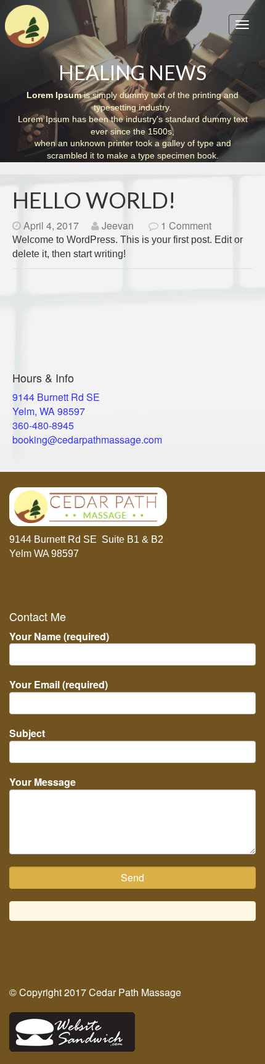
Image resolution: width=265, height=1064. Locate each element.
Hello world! (94, 199)
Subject (27, 733)
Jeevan (118, 225)
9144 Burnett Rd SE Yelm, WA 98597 (56, 404)
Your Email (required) (58, 684)
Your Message (42, 782)
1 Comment (186, 225)
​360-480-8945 (43, 425)
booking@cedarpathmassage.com (87, 439)
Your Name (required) (59, 636)
